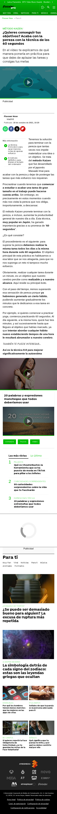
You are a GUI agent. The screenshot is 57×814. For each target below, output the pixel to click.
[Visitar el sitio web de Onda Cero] (34, 778)
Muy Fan (7, 13)
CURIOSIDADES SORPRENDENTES (30, 481)
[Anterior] (5, 2)
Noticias (25, 13)
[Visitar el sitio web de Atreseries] (22, 778)
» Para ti (17, 18)
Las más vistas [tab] (18, 455)
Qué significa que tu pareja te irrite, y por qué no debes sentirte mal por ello (40, 744)
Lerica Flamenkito (14, 2)
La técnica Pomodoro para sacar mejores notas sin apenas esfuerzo (15, 149)
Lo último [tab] (36, 455)
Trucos (23, 441)
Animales (7, 566)
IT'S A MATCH (34, 703)
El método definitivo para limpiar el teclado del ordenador (15, 161)
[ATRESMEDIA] (28, 764)
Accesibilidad (41, 808)
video (35, 441)
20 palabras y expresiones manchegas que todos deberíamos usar (23, 399)
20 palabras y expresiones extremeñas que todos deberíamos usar (29, 504)
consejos (9, 441)
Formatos (19, 566)
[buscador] (48, 7)
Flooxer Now (7, 18)
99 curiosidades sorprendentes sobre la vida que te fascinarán (30, 487)
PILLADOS (18, 462)
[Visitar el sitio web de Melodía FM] (14, 784)
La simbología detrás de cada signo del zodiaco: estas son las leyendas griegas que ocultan (25, 671)
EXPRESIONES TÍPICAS (24, 498)
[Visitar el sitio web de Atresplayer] (28, 784)
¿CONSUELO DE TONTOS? (13, 606)
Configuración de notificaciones (23, 808)
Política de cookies (42, 800)
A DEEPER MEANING (11, 662)
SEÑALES (33, 738)
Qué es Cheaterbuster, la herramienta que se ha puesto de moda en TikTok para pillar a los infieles (29, 469)
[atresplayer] (43, 7)
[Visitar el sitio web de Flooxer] (42, 784)
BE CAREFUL (8, 738)
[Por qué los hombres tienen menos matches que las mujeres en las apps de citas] (15, 693)
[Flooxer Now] (13, 7)
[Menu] (53, 7)
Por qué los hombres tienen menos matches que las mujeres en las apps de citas (14, 709)
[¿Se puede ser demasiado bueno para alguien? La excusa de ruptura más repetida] (28, 589)
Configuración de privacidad (38, 804)
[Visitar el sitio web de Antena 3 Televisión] (11, 772)
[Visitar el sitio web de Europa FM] (45, 778)
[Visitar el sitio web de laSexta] (22, 772)
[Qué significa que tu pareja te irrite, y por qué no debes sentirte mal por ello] (41, 728)
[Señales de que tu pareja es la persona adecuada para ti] (41, 693)
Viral (15, 13)
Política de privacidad (25, 800)
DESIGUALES (8, 703)
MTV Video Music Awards (32, 2)
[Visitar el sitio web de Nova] (45, 772)
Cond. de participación (17, 804)
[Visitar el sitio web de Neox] (34, 772)
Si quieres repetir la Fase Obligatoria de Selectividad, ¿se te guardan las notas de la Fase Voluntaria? (15, 745)
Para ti (35, 13)
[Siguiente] (52, 2)
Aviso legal (11, 800)
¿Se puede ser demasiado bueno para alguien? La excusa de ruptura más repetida (26, 615)
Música (44, 13)
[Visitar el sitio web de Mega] (11, 778)
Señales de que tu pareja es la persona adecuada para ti (41, 708)
